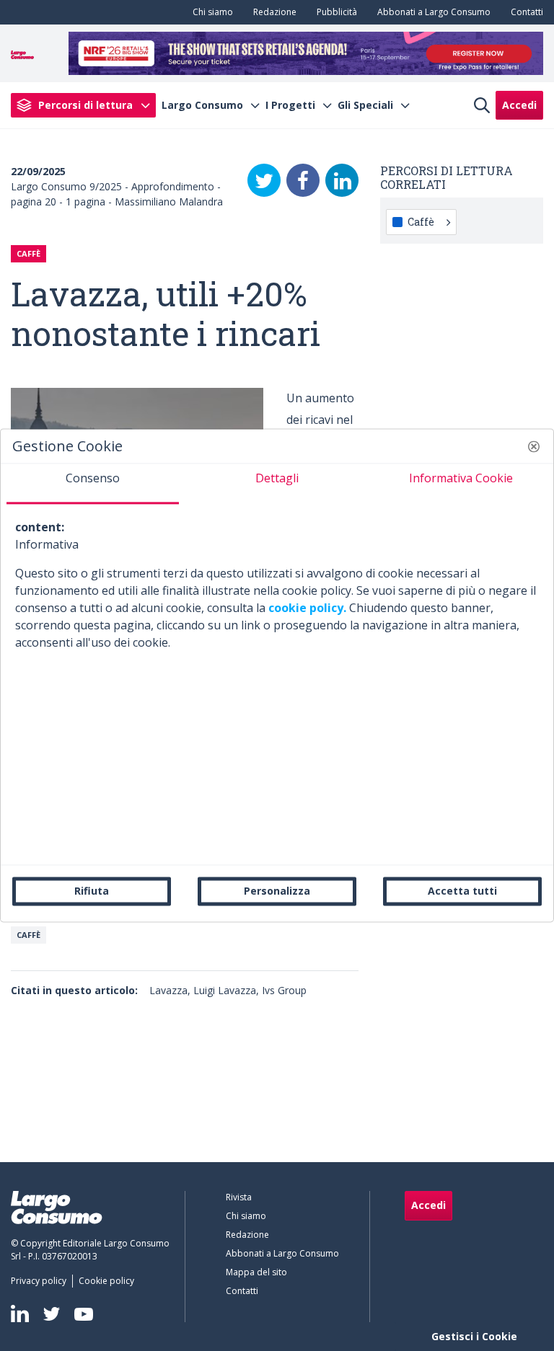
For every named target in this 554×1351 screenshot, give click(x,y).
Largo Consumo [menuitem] (202, 105)
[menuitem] (210, 12)
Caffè (28, 934)
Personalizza (277, 891)
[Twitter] (264, 180)
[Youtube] (83, 1314)
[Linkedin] (20, 1313)
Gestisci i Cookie (474, 1336)
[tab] (93, 484)
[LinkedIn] (342, 180)
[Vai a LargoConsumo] (22, 53)
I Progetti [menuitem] (290, 105)
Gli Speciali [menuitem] (365, 105)
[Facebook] (303, 180)
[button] (533, 446)
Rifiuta (91, 891)
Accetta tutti (462, 891)
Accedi (519, 105)
